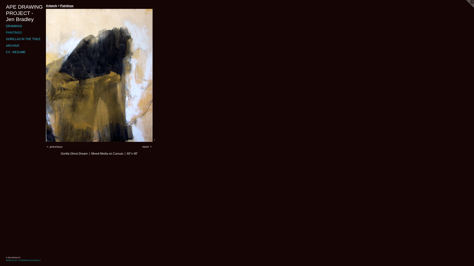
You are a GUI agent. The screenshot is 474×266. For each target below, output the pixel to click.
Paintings (14, 32)
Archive (12, 45)
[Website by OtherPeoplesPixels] (466, 7)
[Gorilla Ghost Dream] (99, 75)
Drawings (14, 26)
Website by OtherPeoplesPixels (23, 260)
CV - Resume (16, 52)
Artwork (51, 5)
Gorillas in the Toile (23, 39)
